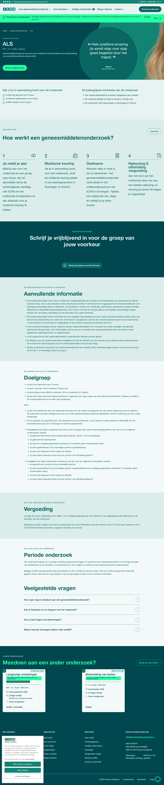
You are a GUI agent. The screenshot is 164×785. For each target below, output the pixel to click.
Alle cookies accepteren (22, 764)
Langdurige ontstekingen (21, 674)
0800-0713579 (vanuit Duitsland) (139, 750)
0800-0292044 (131, 743)
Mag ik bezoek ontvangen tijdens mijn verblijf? (48, 629)
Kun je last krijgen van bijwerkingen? (43, 619)
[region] (23, 759)
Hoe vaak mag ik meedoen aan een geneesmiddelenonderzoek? (56, 600)
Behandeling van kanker (100, 674)
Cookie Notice (29, 759)
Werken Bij (151, 1)
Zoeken (143, 1)
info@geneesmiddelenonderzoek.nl (140, 737)
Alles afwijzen (22, 770)
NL (158, 1)
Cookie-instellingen (22, 776)
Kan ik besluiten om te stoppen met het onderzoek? (50, 610)
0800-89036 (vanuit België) (136, 747)
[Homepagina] (9, 9)
